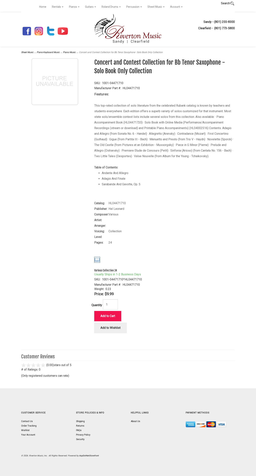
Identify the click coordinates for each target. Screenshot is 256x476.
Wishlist (25, 430)
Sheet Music (155, 6)
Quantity (96, 305)
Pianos (73, 6)
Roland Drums (110, 6)
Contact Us (27, 421)
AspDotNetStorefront (89, 455)
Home (42, 6)
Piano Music (69, 52)
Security (80, 439)
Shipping (80, 421)
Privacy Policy (83, 434)
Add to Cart (107, 316)
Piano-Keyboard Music (48, 52)
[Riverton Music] (128, 29)
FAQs (79, 430)
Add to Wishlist (110, 328)
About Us (135, 421)
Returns (80, 425)
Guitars (89, 6)
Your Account (28, 434)
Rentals (56, 6)
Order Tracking (29, 425)
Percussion (133, 6)
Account (175, 6)
